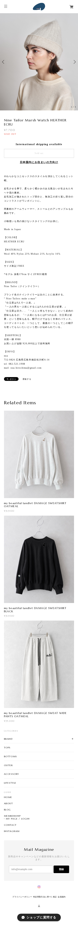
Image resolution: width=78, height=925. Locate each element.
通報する (27, 379)
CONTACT (10, 825)
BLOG (7, 809)
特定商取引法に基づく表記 (45, 897)
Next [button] (74, 62)
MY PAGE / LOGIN (18, 818)
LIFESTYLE (10, 782)
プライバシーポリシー (22, 897)
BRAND (8, 738)
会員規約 (62, 897)
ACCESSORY (11, 774)
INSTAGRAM (12, 831)
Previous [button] (4, 62)
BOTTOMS (10, 756)
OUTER (8, 765)
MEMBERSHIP (12, 816)
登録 (61, 869)
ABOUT (8, 803)
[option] (39, 61)
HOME (8, 797)
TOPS (7, 747)
